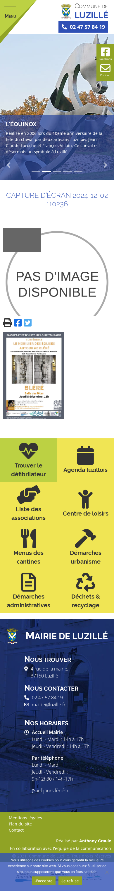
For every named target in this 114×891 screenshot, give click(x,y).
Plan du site (20, 824)
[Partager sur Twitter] (28, 322)
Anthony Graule (95, 841)
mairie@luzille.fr (48, 704)
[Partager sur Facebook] (19, 322)
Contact (16, 830)
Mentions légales (25, 818)
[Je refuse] (107, 872)
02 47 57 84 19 (87, 26)
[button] (8, 165)
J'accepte (44, 880)
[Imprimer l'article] (8, 322)
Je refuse (70, 880)
